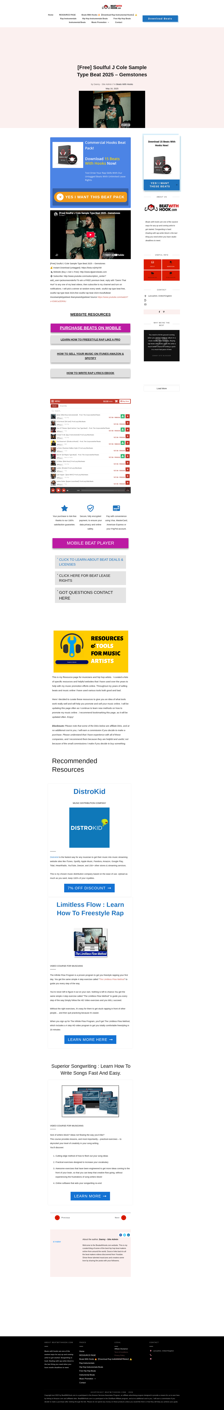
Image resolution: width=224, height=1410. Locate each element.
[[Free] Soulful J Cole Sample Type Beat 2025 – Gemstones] (112, 109)
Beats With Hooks (124, 84)
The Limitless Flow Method (111, 979)
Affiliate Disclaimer (121, 1349)
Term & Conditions (121, 1352)
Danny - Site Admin (103, 84)
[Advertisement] (112, 46)
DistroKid (89, 791)
